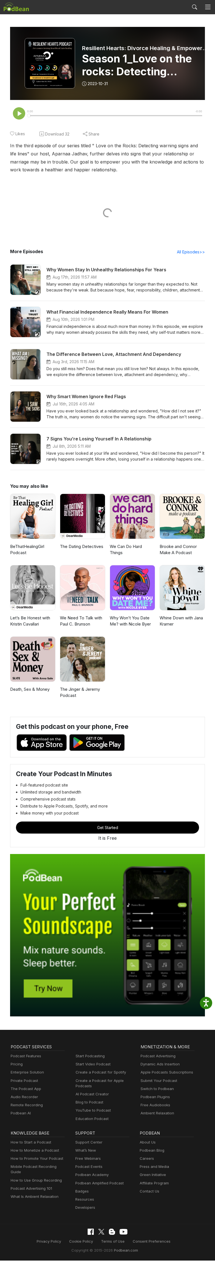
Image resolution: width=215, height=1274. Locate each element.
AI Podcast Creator (92, 1094)
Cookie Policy (81, 1241)
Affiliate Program (154, 1183)
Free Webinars (88, 1158)
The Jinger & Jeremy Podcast (80, 692)
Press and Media (154, 1166)
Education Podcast (92, 1118)
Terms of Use (113, 1241)
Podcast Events (88, 1166)
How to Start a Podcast (31, 1142)
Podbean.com (126, 1250)
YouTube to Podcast (93, 1110)
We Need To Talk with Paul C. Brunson (81, 621)
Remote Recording (27, 1105)
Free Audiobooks (155, 1105)
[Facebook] (91, 1232)
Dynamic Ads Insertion (160, 1064)
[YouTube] (123, 1232)
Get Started (107, 827)
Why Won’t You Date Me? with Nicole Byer (130, 621)
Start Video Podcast (93, 1064)
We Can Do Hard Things (126, 550)
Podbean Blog (152, 1150)
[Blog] (112, 1232)
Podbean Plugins (155, 1097)
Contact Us (149, 1191)
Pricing (17, 1064)
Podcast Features (26, 1056)
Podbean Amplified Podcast (99, 1183)
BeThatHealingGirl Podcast (27, 550)
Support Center (88, 1142)
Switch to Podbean (157, 1088)
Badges (82, 1191)
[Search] (194, 7)
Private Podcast (24, 1080)
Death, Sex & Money (30, 689)
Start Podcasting (90, 1056)
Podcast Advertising (158, 1056)
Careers (147, 1158)
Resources (84, 1199)
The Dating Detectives (81, 546)
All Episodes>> (191, 251)
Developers (85, 1207)
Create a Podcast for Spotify (101, 1072)
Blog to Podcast (89, 1102)
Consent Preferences (151, 1241)
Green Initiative (153, 1174)
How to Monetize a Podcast (35, 1150)
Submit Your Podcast (159, 1080)
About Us (148, 1142)
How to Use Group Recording (36, 1180)
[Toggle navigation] (207, 7)
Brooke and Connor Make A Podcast (178, 550)
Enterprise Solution (27, 1072)
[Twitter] (101, 1232)
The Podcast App (26, 1088)
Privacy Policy (49, 1241)
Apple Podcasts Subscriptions (167, 1072)
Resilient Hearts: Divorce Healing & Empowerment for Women (145, 48)
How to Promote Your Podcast (37, 1158)
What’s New (85, 1150)
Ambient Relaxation (157, 1113)
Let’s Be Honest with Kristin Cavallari (30, 621)
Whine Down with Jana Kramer (181, 621)
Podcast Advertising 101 (31, 1188)
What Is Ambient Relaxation (35, 1196)
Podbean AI (21, 1113)
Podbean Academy (92, 1174)
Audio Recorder (24, 1097)
